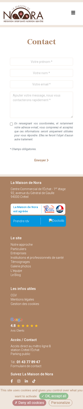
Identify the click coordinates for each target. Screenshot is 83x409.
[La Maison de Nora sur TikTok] (33, 381)
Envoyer (40, 160)
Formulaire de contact (26, 366)
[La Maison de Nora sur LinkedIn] (28, 381)
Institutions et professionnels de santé (37, 257)
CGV (14, 295)
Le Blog (16, 275)
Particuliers (18, 249)
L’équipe (16, 270)
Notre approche (22, 244)
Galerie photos (21, 266)
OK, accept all (55, 396)
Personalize (60, 403)
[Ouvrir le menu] (73, 13)
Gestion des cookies (25, 304)
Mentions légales (22, 299)
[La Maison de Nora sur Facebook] (14, 381)
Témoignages (20, 262)
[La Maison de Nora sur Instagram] (21, 381)
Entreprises (18, 253)
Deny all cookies (30, 403)
